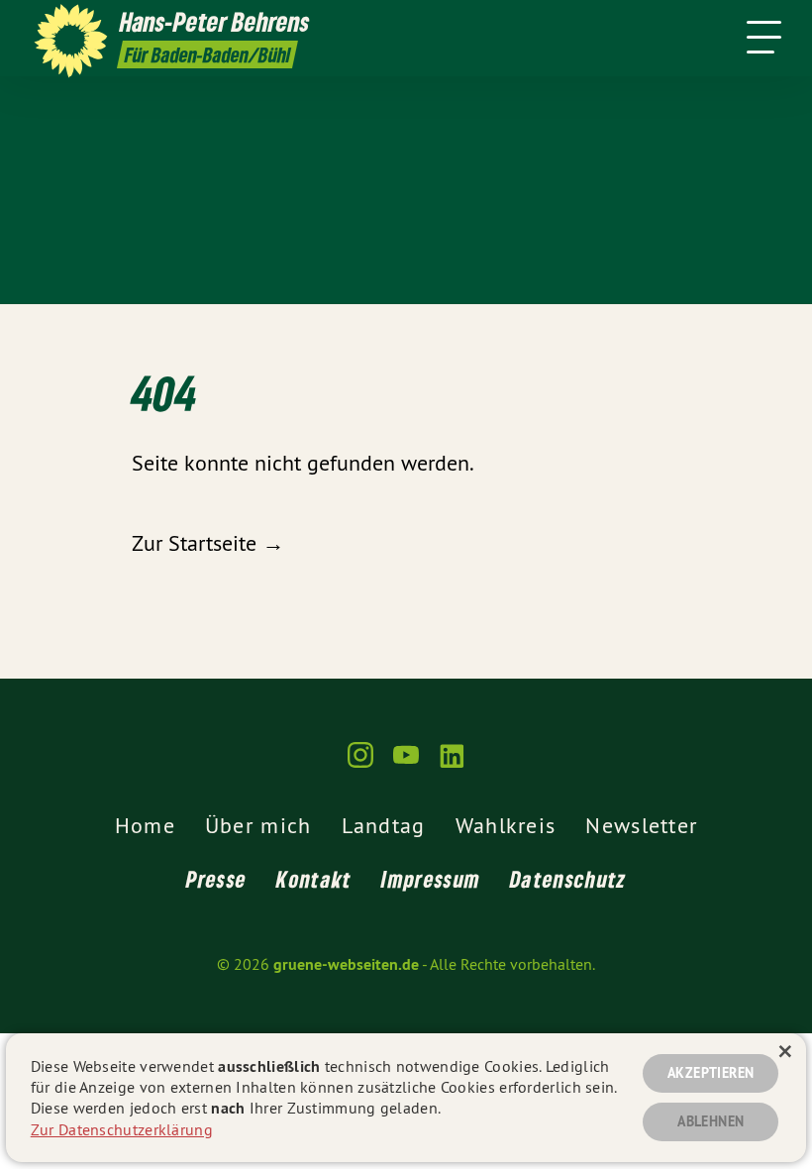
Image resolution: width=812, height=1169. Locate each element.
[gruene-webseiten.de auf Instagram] (360, 763)
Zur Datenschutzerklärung (122, 1129)
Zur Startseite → (208, 543)
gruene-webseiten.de (346, 964)
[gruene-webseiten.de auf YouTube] (406, 763)
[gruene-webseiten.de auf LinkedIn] (451, 763)
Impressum (430, 879)
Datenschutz (568, 879)
